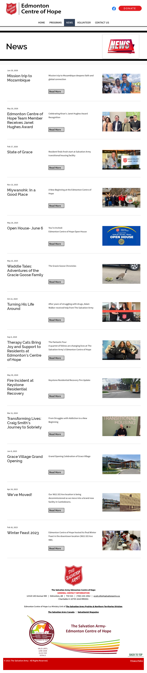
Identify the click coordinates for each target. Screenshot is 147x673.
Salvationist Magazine (88, 612)
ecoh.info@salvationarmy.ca (107, 596)
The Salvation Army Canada (61, 612)
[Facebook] (114, 8)
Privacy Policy (136, 660)
